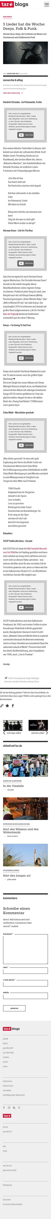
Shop (5, 1150)
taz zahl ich (7, 1131)
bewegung (7, 1184)
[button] (7, 705)
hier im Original (11, 313)
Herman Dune (33, 681)
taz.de (5, 1126)
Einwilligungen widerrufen (14, 1095)
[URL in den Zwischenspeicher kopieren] (1, 705)
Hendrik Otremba (19, 681)
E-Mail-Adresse (9, 980)
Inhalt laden (29, 135)
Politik (5, 1038)
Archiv (5, 1061)
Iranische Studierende (12, 781)
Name (5, 967)
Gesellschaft (8, 1048)
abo (4, 1146)
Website (6, 992)
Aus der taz (7, 1165)
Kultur (5, 1043)
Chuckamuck (19, 678)
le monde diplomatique (12, 1204)
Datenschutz (8, 1085)
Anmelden (7, 1090)
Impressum (7, 1081)
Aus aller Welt (8, 1052)
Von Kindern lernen (11, 870)
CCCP (10, 678)
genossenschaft (9, 1170)
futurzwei (7, 1199)
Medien (6, 1057)
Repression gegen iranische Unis (16, 824)
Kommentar (8, 934)
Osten (5, 1066)
